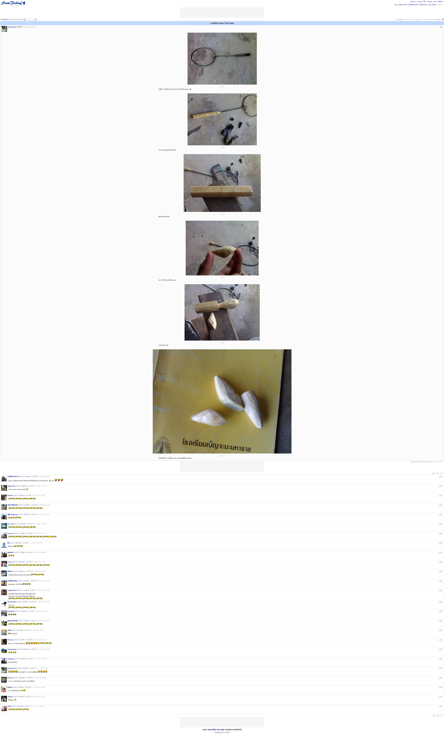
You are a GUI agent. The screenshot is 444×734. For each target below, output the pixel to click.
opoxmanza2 (12, 27)
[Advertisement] (222, 466)
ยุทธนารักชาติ (12, 621)
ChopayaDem (12, 649)
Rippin (10, 687)
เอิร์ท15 (10, 571)
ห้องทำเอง (5, 19)
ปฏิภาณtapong (12, 514)
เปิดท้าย (440, 1)
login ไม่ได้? (432, 5)
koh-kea (10, 678)
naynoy (10, 562)
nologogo (11, 659)
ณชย (9, 630)
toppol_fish (11, 486)
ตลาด (435, 1)
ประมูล (429, 1)
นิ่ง (8, 543)
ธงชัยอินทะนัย (12, 581)
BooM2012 (11, 611)
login (396, 5)
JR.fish (10, 697)
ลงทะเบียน (212, 730)
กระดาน (419, 1)
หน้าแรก (413, 1)
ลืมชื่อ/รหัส (423, 5)
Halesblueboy (12, 602)
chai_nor (10, 533)
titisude (10, 495)
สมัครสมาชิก (403, 5)
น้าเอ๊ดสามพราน (13, 476)
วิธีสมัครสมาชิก (413, 5)
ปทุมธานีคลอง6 (13, 505)
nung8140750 (12, 590)
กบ (11, 19)
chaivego (10, 640)
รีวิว (425, 1)
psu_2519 (11, 524)
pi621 (9, 706)
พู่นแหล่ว (10, 552)
